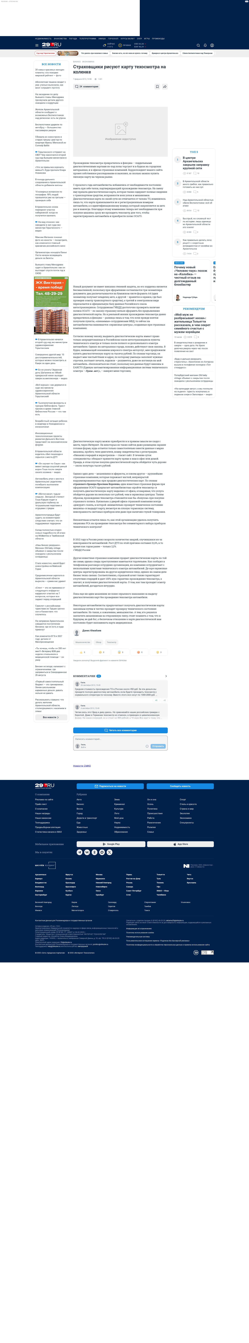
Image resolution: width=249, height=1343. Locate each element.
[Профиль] (212, 45)
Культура (118, 809)
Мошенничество (83, 642)
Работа (150, 818)
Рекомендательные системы (138, 937)
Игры (147, 39)
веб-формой (83, 946)
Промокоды (158, 39)
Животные (82, 827)
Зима (117, 799)
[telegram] (79, 852)
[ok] (94, 852)
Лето (116, 813)
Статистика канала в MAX (48, 832)
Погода (73, 39)
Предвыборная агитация (47, 827)
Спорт (183, 799)
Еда (78, 822)
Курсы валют (128, 39)
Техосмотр (111, 642)
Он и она (151, 799)
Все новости (51, 64)
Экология (185, 813)
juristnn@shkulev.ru (100, 944)
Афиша (102, 39)
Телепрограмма (87, 39)
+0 (156, 700)
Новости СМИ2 (82, 765)
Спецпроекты (187, 822)
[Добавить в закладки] (157, 87)
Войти (83, 747)
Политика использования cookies (140, 933)
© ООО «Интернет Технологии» (81, 953)
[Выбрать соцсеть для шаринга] (165, 87)
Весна (80, 809)
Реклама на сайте (44, 799)
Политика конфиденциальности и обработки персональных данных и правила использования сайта (168, 945)
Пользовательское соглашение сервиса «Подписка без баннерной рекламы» (158, 941)
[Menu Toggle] (36, 45)
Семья (150, 832)
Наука (117, 822)
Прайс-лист (41, 804)
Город (80, 813)
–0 (164, 700)
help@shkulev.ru (54, 946)
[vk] (87, 852)
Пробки (125, 45)
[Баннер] (68, 53)
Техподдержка (42, 822)
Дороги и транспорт (87, 818)
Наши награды (42, 813)
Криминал (119, 804)
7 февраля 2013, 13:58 (82, 79)
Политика (152, 809)
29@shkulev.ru (66, 942)
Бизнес (80, 804)
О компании (41, 809)
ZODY (139, 39)
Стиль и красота (188, 804)
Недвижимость (43, 39)
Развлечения (154, 822)
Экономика (186, 818)
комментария (89, 86)
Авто (79, 799)
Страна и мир (187, 809)
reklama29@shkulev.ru (175, 921)
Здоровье (82, 832)
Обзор (98, 642)
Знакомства (60, 39)
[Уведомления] (205, 45)
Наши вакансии (43, 818)
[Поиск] (198, 45)
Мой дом (118, 818)
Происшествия (155, 813)
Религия (151, 827)
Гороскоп (113, 39)
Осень (150, 804)
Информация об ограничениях (139, 929)
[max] (102, 852)
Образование (121, 832)
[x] (109, 852)
